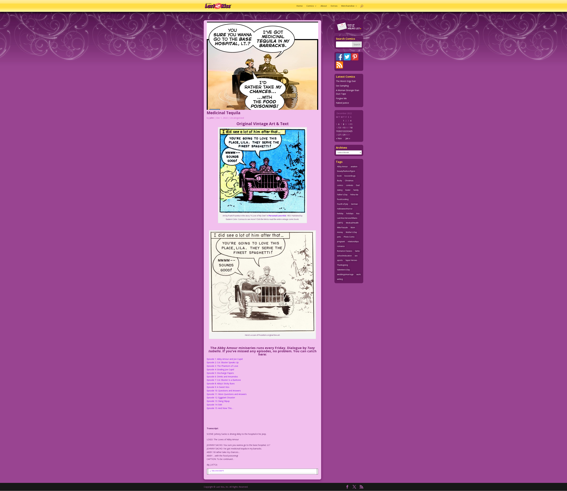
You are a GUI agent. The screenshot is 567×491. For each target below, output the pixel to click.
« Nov (339, 138)
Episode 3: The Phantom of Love (222, 366)
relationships (353, 241)
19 (337, 131)
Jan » (348, 138)
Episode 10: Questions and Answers (224, 390)
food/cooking (342, 199)
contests (349, 185)
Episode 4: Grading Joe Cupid (220, 369)
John (212, 117)
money (340, 232)
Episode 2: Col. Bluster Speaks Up (223, 362)
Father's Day (342, 194)
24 (349, 131)
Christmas (349, 180)
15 (344, 127)
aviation (354, 166)
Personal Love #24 (277, 215)
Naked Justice (342, 102)
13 (339, 127)
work (358, 274)
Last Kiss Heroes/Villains (347, 218)
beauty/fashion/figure (346, 171)
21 (342, 131)
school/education (344, 255)
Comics (310, 6)
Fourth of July (342, 204)
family (356, 190)
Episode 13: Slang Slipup (218, 401)
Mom (353, 227)
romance (341, 246)
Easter (348, 190)
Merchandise (347, 6)
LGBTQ (340, 223)
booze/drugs (349, 176)
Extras (334, 6)
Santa (357, 251)
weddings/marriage (345, 274)
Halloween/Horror (344, 208)
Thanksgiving (342, 265)
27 (339, 134)
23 (346, 131)
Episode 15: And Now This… (220, 408)
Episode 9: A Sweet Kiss (218, 387)
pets (339, 237)
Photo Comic (349, 237)
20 (339, 131)
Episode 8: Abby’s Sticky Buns (221, 383)
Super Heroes (351, 260)
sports (340, 260)
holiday (340, 213)
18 (351, 127)
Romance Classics (344, 251)
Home (299, 6)
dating (339, 190)
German (354, 204)
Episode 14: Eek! (214, 404)
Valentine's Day (343, 269)
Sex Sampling (342, 85)
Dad (358, 185)
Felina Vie (354, 194)
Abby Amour (342, 166)
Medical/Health (352, 223)
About (324, 6)
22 (344, 131)
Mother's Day (351, 232)
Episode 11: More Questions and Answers (227, 394)
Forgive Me (341, 98)
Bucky (339, 180)
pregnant (341, 241)
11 (351, 124)
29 (344, 134)
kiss (357, 213)
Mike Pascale (342, 227)
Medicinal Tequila (223, 112)
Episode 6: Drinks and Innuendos (222, 376)
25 (351, 131)
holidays (349, 213)
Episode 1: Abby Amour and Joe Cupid (225, 359)
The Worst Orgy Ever (346, 81)
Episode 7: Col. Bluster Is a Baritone (224, 380)
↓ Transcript (217, 470)
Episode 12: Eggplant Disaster (221, 397)
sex (356, 255)
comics (340, 185)
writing (340, 279)
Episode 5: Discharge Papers (220, 373)
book (339, 176)
